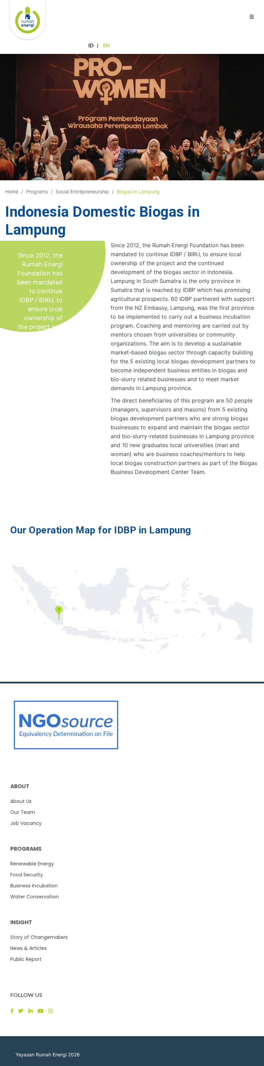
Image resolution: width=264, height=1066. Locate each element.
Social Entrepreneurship (82, 191)
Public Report (26, 959)
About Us (21, 801)
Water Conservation (34, 896)
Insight (21, 922)
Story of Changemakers (39, 937)
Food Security (26, 874)
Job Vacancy (26, 823)
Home (11, 191)
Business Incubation (34, 885)
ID (91, 45)
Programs (37, 191)
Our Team (22, 812)
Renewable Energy (32, 863)
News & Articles (28, 948)
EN (106, 45)
